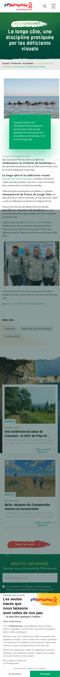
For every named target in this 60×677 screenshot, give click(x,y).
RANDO (9, 421)
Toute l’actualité (25, 544)
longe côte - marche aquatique (36, 328)
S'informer (16, 63)
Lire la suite (43, 449)
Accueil (6, 63)
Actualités (28, 63)
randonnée (10, 328)
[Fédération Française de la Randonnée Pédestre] (18, 5)
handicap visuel (12, 336)
